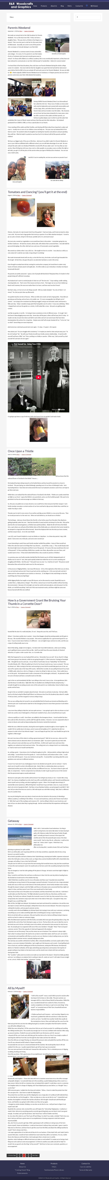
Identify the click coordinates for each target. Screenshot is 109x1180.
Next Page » (35, 1156)
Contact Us (86, 1163)
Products (54, 1163)
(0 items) (95, 6)
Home (22, 1163)
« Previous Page (12, 1156)
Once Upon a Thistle (21, 451)
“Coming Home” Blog (22, 1170)
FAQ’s (54, 1167)
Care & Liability (85, 1167)
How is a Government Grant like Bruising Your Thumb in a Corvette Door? (37, 602)
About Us (22, 1167)
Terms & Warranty (85, 1170)
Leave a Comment (29, 31)
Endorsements (22, 1173)
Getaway (13, 821)
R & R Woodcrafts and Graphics (21, 6)
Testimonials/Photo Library (54, 1170)
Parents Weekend (19, 27)
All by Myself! (16, 988)
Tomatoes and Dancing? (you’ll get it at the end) (37, 192)
